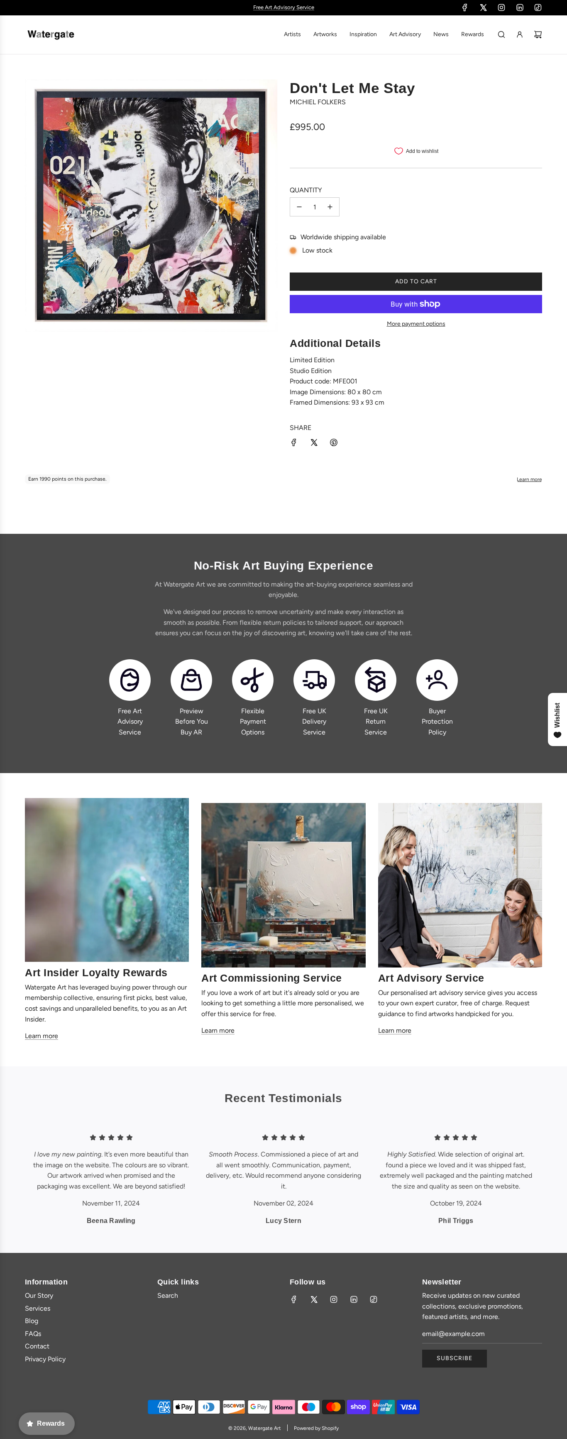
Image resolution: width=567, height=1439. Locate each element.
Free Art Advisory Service (130, 721)
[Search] (501, 34)
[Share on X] (314, 444)
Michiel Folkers (318, 102)
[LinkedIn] (520, 7)
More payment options (416, 323)
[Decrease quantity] (299, 207)
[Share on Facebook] (294, 444)
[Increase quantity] (330, 207)
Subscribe (454, 1358)
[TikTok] (538, 7)
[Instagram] (501, 7)
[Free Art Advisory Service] (130, 680)
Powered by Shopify (316, 1428)
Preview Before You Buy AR (191, 721)
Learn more (41, 1036)
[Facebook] (465, 7)
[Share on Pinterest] (334, 444)
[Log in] (520, 34)
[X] (483, 7)
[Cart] (538, 34)
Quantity (306, 190)
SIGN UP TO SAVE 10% (283, 7)
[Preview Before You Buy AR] (191, 680)
